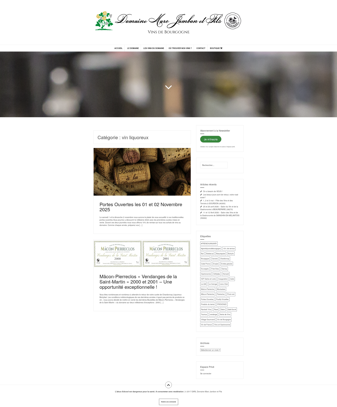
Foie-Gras (215, 268)
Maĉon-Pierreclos (207, 289)
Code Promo (205, 263)
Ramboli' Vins (206, 309)
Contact (200, 48)
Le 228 (203, 284)
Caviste (215, 258)
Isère (232, 279)
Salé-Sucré (232, 309)
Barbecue (210, 253)
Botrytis (231, 253)
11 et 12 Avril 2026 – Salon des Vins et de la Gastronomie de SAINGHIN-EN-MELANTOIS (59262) (219, 215)
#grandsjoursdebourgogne (210, 248)
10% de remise (229, 248)
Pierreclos (221, 294)
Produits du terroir (208, 304)
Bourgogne (205, 258)
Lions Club (224, 284)
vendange (213, 314)
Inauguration (223, 279)
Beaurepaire (220, 253)
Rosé (216, 309)
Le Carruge (213, 284)
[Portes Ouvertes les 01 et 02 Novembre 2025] (142, 173)
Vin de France (206, 324)
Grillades (216, 274)
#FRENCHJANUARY (209, 243)
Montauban (221, 289)
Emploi (215, 263)
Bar (202, 253)
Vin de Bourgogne (224, 319)
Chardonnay (224, 258)
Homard (226, 274)
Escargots (205, 268)
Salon (223, 309)
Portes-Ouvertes (207, 299)
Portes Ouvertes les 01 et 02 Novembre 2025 (141, 207)
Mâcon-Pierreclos (207, 294)
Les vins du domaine (153, 48)
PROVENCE (222, 304)
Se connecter (205, 373)
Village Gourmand (208, 319)
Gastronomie (206, 274)
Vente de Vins (225, 314)
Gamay (224, 268)
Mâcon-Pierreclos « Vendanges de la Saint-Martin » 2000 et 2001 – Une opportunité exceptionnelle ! (138, 281)
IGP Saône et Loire (208, 279)
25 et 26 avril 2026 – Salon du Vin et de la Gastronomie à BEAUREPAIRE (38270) (219, 208)
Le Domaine (133, 48)
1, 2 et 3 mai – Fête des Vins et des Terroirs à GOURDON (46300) (216, 202)
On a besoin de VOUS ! (212, 191)
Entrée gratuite (226, 263)
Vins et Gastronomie (222, 324)
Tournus (204, 314)
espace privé (231, 147)
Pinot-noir (230, 294)
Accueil (118, 48)
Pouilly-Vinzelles (222, 299)
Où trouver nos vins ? (180, 48)
